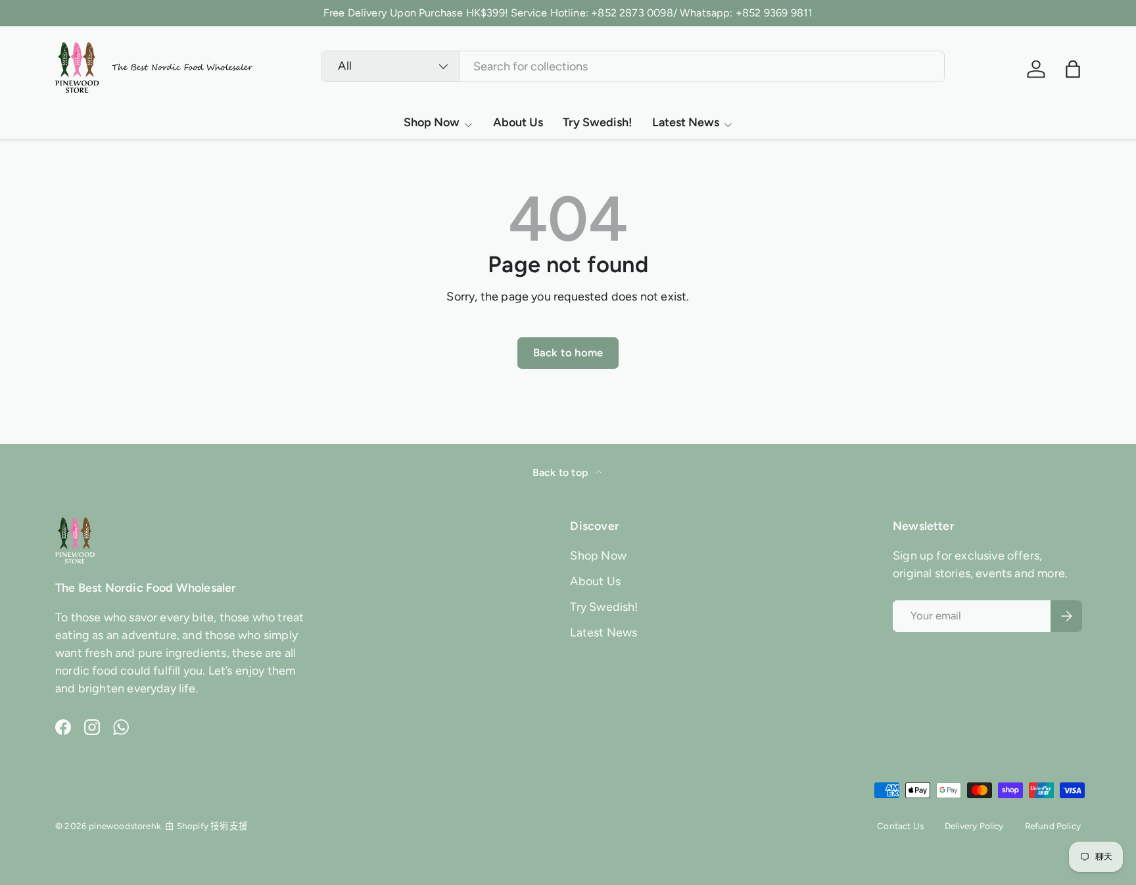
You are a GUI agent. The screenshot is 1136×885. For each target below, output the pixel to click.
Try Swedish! (597, 122)
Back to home (568, 352)
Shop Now (432, 122)
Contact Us (900, 826)
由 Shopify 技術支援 (206, 826)
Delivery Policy (974, 826)
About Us (518, 122)
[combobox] (632, 66)
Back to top (561, 472)
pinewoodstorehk (125, 826)
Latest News (685, 122)
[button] (1072, 69)
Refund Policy (1053, 826)
